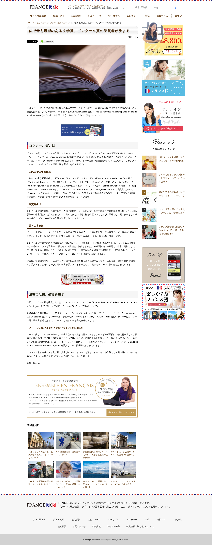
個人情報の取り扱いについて (140, 526)
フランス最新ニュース (59, 23)
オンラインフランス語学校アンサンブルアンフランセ (86, 6)
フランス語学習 (38, 16)
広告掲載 (96, 526)
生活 (147, 16)
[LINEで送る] (47, 41)
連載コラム (162, 16)
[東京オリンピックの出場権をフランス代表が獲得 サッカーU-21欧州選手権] (68, 469)
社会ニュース (95, 16)
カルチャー (132, 16)
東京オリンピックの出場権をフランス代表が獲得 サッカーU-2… (68, 484)
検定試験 (76, 16)
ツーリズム (114, 16)
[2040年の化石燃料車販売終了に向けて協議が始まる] (41, 469)
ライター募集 (113, 526)
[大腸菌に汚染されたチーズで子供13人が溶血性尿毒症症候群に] (96, 440)
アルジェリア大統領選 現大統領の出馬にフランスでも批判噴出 (40, 455)
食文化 (178, 16)
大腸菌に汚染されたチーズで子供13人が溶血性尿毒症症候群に (95, 455)
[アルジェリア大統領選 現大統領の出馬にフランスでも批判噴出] (41, 440)
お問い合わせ (79, 526)
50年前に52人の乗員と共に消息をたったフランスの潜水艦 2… (95, 484)
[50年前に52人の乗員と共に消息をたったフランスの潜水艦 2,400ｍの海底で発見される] (96, 469)
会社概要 (62, 526)
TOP (32, 23)
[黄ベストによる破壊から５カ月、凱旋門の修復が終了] (123, 440)
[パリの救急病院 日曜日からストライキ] (68, 440)
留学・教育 (59, 16)
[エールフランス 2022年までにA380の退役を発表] (123, 469)
